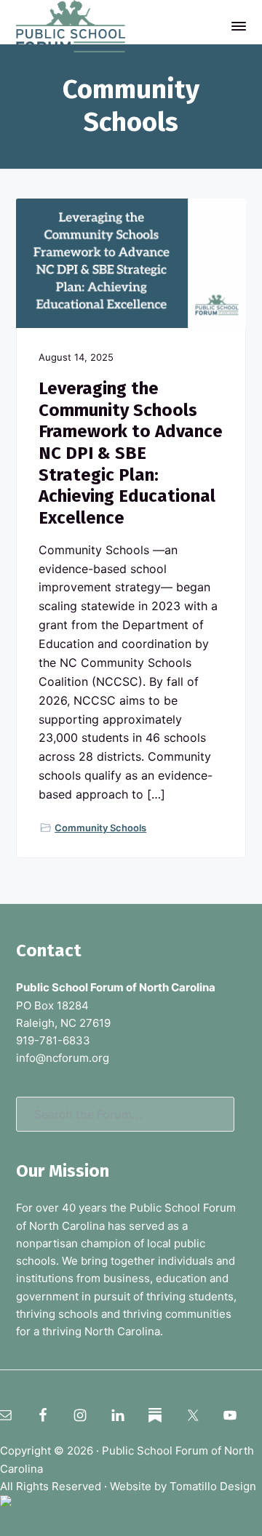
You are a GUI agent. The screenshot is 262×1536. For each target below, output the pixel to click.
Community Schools (100, 827)
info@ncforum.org (62, 1058)
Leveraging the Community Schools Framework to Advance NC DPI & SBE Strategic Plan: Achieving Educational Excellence (131, 453)
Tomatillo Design (213, 1486)
